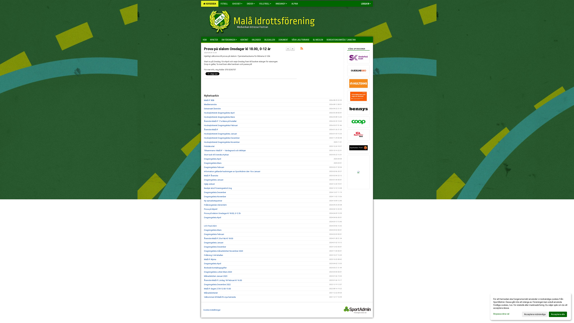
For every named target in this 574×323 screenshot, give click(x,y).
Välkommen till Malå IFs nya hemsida (220, 297)
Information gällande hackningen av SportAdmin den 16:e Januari (232, 171)
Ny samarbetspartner (213, 201)
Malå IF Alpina (210, 259)
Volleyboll (264, 4)
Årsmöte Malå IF (211, 129)
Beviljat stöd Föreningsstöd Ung (218, 188)
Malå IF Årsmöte (211, 176)
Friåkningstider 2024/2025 (215, 205)
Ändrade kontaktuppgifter (215, 268)
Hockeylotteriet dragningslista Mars (219, 117)
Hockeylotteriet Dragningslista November (222, 142)
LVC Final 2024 (210, 226)
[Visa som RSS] (301, 49)
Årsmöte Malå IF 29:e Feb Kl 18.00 (218, 238)
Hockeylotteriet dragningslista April (219, 113)
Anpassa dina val (501, 314)
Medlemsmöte (210, 104)
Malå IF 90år (209, 100)
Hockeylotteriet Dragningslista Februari (221, 125)
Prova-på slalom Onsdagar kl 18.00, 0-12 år (237, 49)
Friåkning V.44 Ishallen (213, 255)
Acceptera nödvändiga (535, 314)
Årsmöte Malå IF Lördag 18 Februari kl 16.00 (223, 280)
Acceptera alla (558, 314)
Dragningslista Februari (214, 167)
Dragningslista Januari (213, 180)
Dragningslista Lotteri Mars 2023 (218, 272)
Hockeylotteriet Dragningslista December (222, 138)
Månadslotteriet (211, 293)
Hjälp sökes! (209, 184)
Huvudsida (210, 4)
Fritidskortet (209, 146)
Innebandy (280, 4)
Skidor (250, 4)
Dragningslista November (215, 196)
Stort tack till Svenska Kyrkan (216, 155)
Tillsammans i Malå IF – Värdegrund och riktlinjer (225, 150)
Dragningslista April (212, 159)
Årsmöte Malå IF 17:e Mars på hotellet (220, 121)
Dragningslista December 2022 (217, 284)
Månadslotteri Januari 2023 (215, 276)
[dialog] (530, 306)
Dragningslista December (215, 192)
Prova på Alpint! (210, 209)
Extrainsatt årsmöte (212, 109)
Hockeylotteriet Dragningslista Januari (220, 134)
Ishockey (236, 4)
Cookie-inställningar (211, 310)
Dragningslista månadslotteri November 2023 (223, 251)
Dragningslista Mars (212, 163)
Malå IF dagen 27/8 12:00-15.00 (217, 289)
